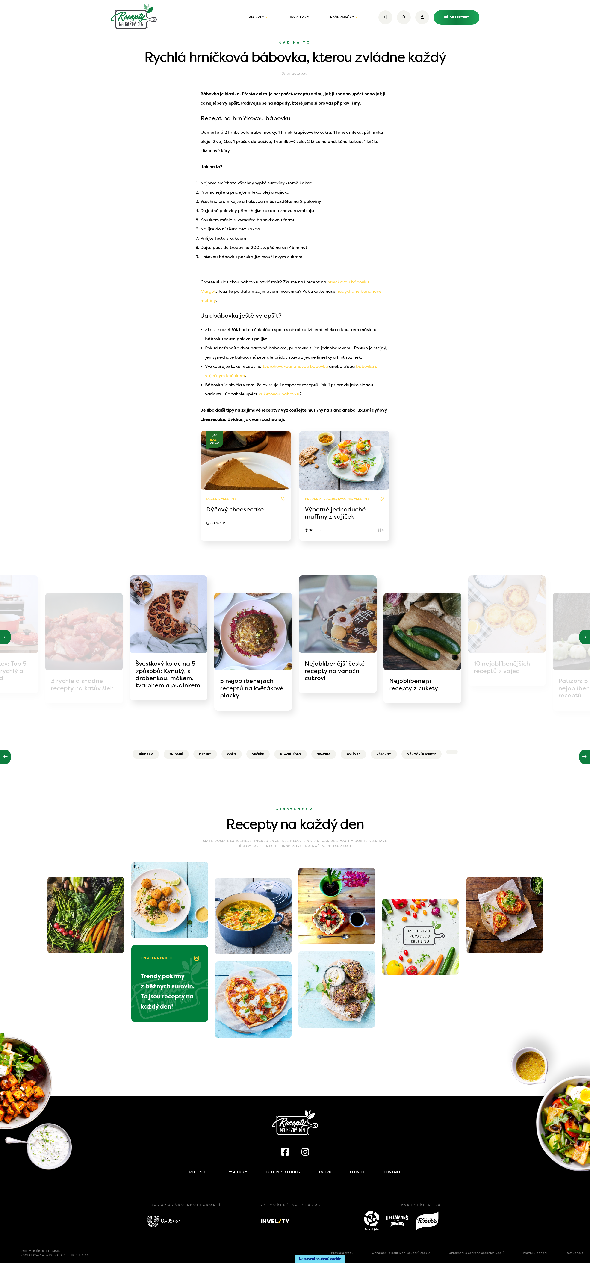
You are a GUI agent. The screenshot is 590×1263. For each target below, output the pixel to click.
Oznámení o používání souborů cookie (401, 1253)
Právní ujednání (535, 1253)
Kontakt (392, 1172)
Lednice (357, 1172)
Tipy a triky (298, 17)
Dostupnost (574, 1253)
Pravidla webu (342, 1253)
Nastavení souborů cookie (320, 1259)
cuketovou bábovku (279, 394)
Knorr (324, 1172)
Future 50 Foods (283, 1172)
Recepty (256, 17)
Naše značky (342, 17)
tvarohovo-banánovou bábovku (295, 366)
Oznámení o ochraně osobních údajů (476, 1253)
